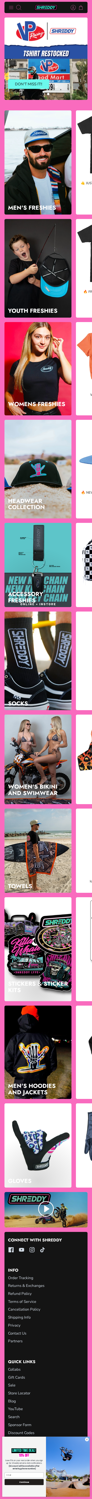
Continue (24, 1482)
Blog (12, 1401)
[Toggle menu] (11, 7)
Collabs (14, 1369)
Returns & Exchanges (26, 1285)
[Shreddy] (46, 7)
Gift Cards (16, 1377)
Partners (15, 1341)
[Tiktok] (42, 1250)
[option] (46, 59)
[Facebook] (11, 1250)
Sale (11, 1385)
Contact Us (17, 1333)
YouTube (15, 1408)
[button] (43, 94)
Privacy (14, 1325)
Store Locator (19, 1393)
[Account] (71, 7)
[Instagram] (32, 1250)
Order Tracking (20, 1277)
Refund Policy (20, 1293)
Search (14, 1416)
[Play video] (46, 1210)
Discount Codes (21, 1432)
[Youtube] (21, 1250)
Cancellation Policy (24, 1309)
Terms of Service (22, 1301)
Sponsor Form (19, 1424)
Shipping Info (19, 1317)
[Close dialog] (87, 1440)
